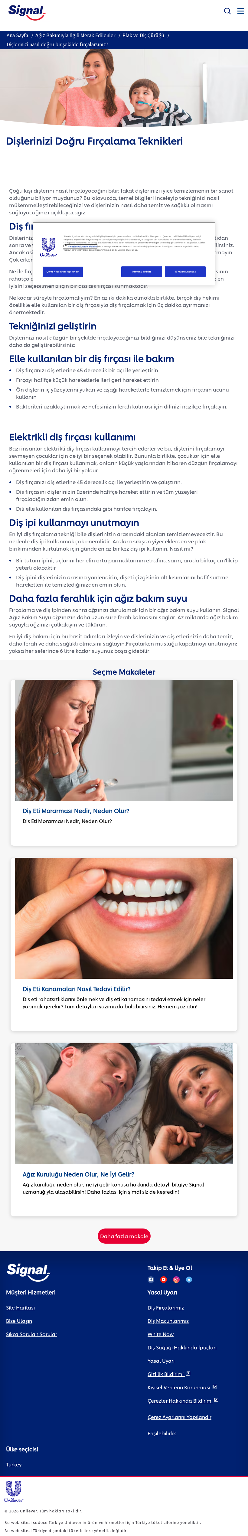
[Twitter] (189, 1279)
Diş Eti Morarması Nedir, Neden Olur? (76, 810)
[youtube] (163, 1279)
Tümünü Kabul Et (185, 271)
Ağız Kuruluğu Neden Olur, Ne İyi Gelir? (78, 1174)
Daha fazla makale (124, 1235)
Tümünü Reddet (141, 271)
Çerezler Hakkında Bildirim (82, 246)
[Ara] (227, 9)
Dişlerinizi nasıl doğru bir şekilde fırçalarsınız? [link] (57, 44)
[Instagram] (176, 1279)
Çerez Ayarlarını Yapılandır (63, 271)
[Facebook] (151, 1279)
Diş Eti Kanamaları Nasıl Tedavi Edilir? (77, 988)
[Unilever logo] (13, 1490)
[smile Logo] (27, 11)
